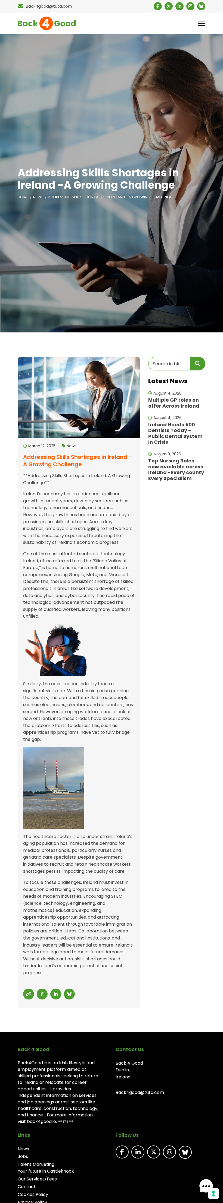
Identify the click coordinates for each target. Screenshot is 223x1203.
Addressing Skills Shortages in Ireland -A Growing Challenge (110, 197)
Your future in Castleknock (46, 1171)
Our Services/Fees (37, 1179)
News (38, 197)
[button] (206, 1186)
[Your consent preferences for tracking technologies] (213, 1193)
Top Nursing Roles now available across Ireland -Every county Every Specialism (176, 469)
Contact (27, 1186)
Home (23, 197)
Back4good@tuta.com (140, 1092)
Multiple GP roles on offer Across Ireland (173, 402)
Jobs (23, 1156)
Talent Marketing (36, 1164)
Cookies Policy (33, 1194)
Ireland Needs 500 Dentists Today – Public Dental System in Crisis (175, 433)
